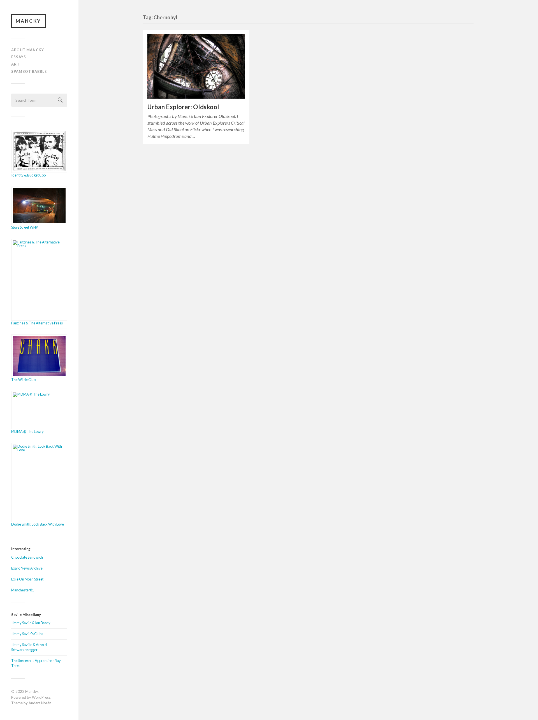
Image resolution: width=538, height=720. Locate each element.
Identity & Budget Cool (29, 175)
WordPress (41, 697)
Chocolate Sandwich (27, 557)
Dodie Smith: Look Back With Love (37, 524)
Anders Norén (40, 703)
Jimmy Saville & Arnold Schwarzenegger (29, 647)
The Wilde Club (23, 379)
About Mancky (27, 50)
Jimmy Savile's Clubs (27, 633)
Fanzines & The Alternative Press (37, 323)
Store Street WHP (24, 227)
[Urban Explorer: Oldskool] (196, 66)
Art (15, 64)
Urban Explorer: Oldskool (183, 107)
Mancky (28, 21)
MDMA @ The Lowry (27, 431)
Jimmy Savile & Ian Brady (30, 623)
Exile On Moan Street (27, 579)
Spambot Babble (29, 71)
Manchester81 (22, 590)
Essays (18, 57)
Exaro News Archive (27, 568)
